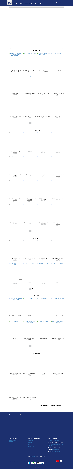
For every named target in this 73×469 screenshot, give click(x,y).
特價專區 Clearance (41, 3)
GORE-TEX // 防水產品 (28, 3)
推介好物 (35, 3)
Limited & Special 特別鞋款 (30, 1)
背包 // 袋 (43, 1)
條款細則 (30, 442)
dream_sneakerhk (55, 449)
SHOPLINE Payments (38, 467)
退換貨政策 (30, 440)
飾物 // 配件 (15, 3)
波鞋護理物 (21, 3)
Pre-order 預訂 (15, 1)
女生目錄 (48, 1)
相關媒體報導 (11, 441)
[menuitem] (30, 123)
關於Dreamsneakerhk (13, 440)
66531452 (52, 440)
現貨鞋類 (22, 1)
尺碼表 (29, 444)
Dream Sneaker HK (56, 451)
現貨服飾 (38, 1)
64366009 (57, 440)
